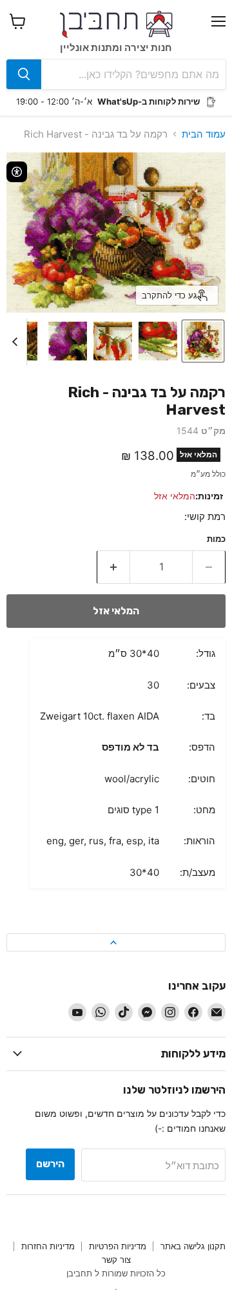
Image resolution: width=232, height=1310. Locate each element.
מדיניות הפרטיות (117, 1246)
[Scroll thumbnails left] (16, 342)
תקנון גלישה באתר (193, 1246)
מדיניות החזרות (48, 1246)
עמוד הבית (204, 134)
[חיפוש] (23, 74)
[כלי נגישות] (16, 171)
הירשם (50, 1164)
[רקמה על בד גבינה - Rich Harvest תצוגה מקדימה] (203, 341)
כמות (216, 539)
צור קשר (116, 1259)
